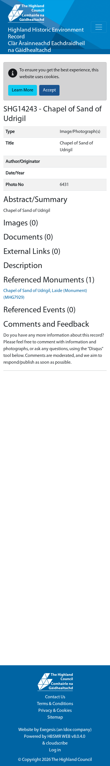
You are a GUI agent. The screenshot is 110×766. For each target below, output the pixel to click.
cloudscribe (57, 743)
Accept (49, 90)
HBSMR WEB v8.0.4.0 (66, 736)
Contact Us (55, 697)
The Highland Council (71, 760)
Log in (55, 750)
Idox (67, 730)
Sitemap (55, 717)
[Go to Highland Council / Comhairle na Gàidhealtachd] (26, 11)
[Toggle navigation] (99, 27)
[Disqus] (55, 445)
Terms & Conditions (55, 704)
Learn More (22, 90)
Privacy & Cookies (55, 710)
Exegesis (48, 730)
